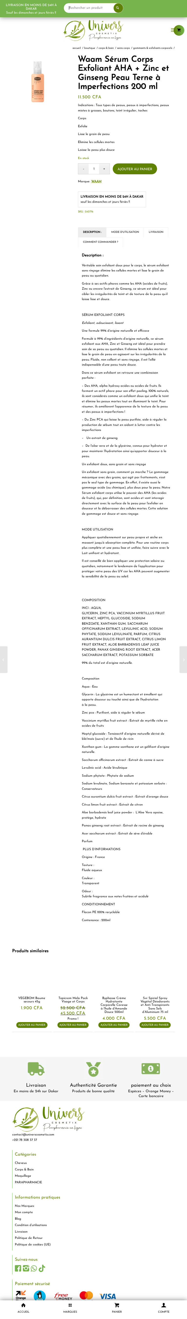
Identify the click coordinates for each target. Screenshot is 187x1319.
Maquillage (23, 1175)
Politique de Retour (29, 1238)
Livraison (36, 1085)
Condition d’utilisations (31, 1225)
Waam (96, 181)
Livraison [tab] (156, 232)
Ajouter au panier (135, 169)
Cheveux (21, 1163)
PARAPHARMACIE (28, 1182)
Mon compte (24, 1212)
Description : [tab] (92, 232)
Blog (18, 1218)
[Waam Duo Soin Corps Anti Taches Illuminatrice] (183, 659)
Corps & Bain (24, 1169)
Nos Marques (24, 1206)
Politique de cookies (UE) (33, 1244)
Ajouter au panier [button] (31, 1025)
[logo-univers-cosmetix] (93, 30)
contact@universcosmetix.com (33, 1134)
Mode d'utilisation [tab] (125, 232)
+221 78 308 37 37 (24, 1140)
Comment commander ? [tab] (100, 242)
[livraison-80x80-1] (36, 1069)
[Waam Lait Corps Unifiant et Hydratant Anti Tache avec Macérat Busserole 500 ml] (4, 659)
